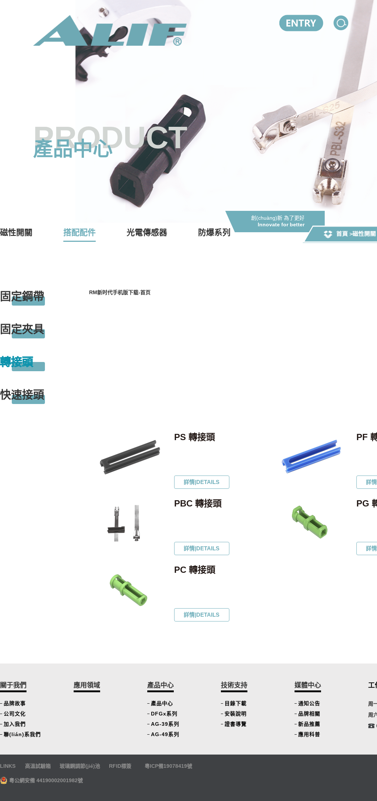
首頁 (342, 234)
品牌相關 (309, 714)
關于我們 (13, 685)
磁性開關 (364, 234)
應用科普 (309, 734)
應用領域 (87, 685)
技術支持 (234, 685)
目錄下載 (236, 703)
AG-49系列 (165, 734)
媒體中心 (308, 685)
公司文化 (15, 714)
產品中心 (160, 685)
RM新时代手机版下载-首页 (120, 292)
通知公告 (309, 703)
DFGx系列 (164, 714)
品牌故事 (15, 703)
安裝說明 (236, 714)
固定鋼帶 (22, 296)
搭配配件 (79, 232)
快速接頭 (22, 395)
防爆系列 (214, 232)
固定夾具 (22, 329)
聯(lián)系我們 (22, 734)
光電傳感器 (147, 232)
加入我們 (15, 724)
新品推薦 (309, 724)
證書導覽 (236, 724)
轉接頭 (16, 362)
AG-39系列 (165, 724)
